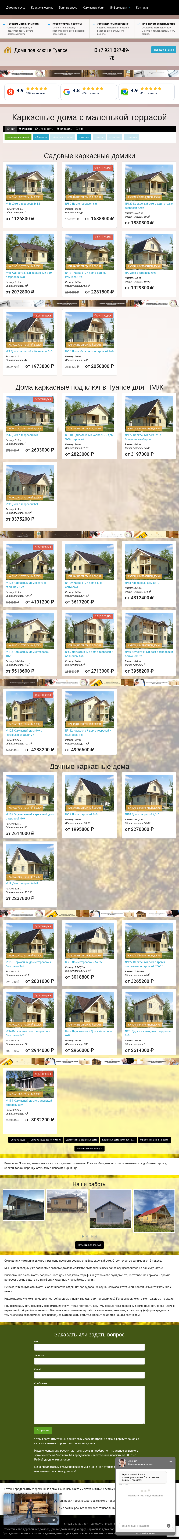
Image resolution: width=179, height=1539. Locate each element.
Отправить (43, 1430)
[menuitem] (15, 7)
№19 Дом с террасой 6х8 (22, 883)
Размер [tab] (26, 129)
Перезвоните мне (164, 49)
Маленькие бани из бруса (89, 1148)
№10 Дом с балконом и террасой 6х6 (89, 351)
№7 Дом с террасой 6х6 (140, 272)
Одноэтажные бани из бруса (154, 1140)
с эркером (84, 137)
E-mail (37, 1369)
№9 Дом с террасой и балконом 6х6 (29, 351)
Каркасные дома (42, 7)
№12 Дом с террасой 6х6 (81, 814)
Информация (118, 7)
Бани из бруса (68, 7)
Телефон (39, 1355)
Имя (36, 1341)
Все (80, 129)
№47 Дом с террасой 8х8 (22, 435)
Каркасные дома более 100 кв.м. (118, 1140)
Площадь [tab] (65, 129)
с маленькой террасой (18, 137)
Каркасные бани (93, 7)
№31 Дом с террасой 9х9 (22, 504)
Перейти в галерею (89, 1245)
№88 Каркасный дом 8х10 (142, 582)
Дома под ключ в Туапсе (40, 50)
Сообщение (40, 1383)
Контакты (142, 7)
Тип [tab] (12, 129)
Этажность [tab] (45, 129)
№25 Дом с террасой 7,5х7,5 (83, 962)
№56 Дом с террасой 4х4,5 (23, 203)
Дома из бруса (16, 7)
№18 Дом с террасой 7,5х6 (142, 814)
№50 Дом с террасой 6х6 (81, 203)
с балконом (41, 137)
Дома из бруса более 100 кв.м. (46, 1140)
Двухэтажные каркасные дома (81, 1140)
